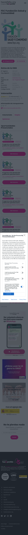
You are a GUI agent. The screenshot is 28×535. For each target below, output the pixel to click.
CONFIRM (8, 293)
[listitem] (14, 264)
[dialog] (14, 267)
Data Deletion (5, 299)
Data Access (14, 299)
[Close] (24, 235)
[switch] (22, 267)
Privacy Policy (22, 299)
